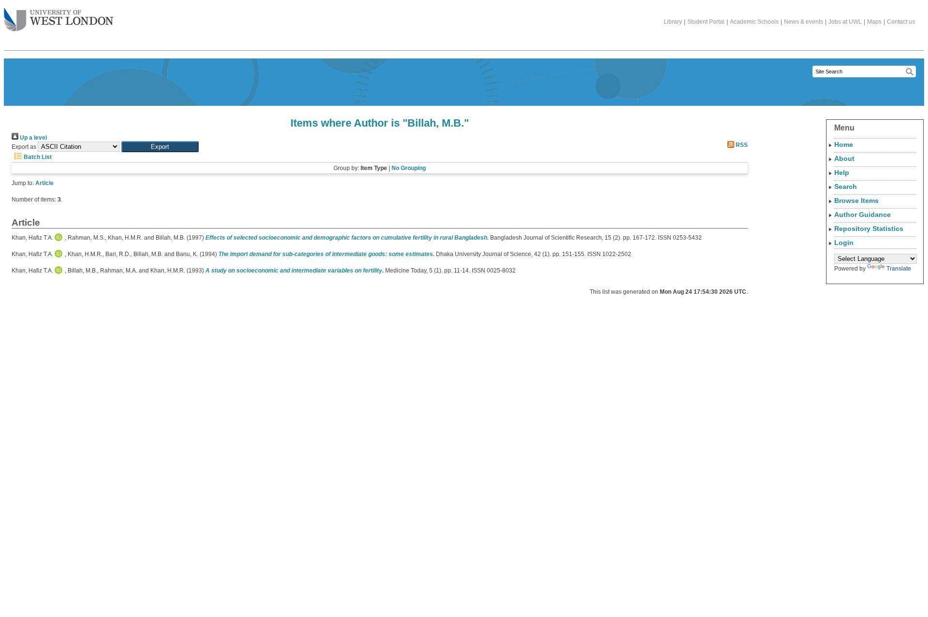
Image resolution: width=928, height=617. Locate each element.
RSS (741, 145)
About (844, 158)
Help (841, 172)
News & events (803, 21)
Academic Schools (754, 21)
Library (673, 21)
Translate (898, 268)
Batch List (37, 157)
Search (845, 186)
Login (844, 242)
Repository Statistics (868, 228)
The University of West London (58, 20)
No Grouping (409, 168)
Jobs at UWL (845, 21)
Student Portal (706, 21)
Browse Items (856, 200)
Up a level (32, 137)
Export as (24, 146)
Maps (874, 21)
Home (843, 144)
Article (44, 183)
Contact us (901, 21)
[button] (160, 146)
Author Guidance (862, 214)
